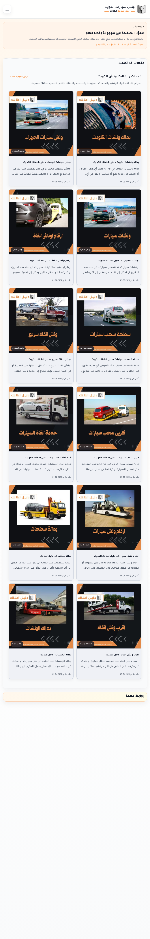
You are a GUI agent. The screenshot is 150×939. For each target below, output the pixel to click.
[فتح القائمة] (7, 9)
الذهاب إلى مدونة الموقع (107, 45)
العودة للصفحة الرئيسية (133, 45)
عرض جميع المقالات (19, 77)
